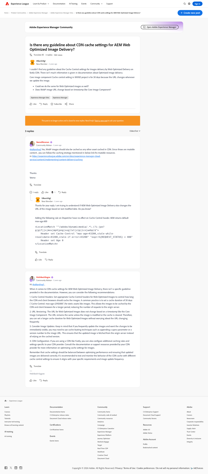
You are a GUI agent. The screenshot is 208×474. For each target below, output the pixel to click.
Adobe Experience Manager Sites (62, 13)
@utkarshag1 (35, 149)
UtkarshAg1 (41, 61)
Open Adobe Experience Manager (161, 27)
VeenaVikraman (42, 142)
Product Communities (18, 13)
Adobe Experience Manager (38, 13)
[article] (82, 168)
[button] (190, 13)
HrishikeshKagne (43, 277)
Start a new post (101, 120)
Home (6, 13)
